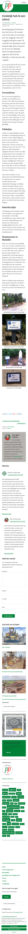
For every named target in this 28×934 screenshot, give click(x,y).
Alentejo (5, 790)
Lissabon (10, 811)
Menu (24, 2)
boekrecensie (6, 797)
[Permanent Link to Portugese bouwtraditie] (14, 677)
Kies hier (8, 752)
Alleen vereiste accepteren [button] (14, 929)
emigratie (16, 800)
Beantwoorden (6, 514)
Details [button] (14, 932)
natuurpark (15, 814)
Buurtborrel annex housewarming (12, 671)
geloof (4, 807)
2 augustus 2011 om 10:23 (15, 475)
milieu (23, 811)
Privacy (4, 878)
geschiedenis (13, 807)
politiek (12, 816)
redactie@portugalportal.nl (9, 916)
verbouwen (4, 829)
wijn (8, 835)
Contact (4, 881)
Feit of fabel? (6, 647)
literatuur (17, 811)
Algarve (12, 789)
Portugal (6, 820)
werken (4, 835)
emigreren (6, 803)
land (4, 811)
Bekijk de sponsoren (7, 778)
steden (4, 823)
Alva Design (17, 456)
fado (12, 803)
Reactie (5, 571)
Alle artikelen (5, 872)
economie (9, 800)
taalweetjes (15, 824)
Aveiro (19, 790)
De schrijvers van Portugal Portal (11, 875)
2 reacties (14, 22)
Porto (17, 816)
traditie (5, 827)
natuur (10, 814)
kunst (22, 807)
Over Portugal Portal (7, 870)
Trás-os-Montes (11, 827)
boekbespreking (12, 793)
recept (13, 820)
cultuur (20, 797)
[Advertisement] (14, 399)
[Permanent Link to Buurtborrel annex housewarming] (14, 652)
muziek (5, 814)
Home (3, 867)
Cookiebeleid (5, 884)
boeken (19, 793)
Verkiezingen (11, 829)
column (14, 797)
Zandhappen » (21, 423)
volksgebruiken (8, 833)
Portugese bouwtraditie (9, 696)
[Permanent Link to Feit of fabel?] (14, 628)
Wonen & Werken (10, 426)
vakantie (17, 827)
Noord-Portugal (6, 816)
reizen (19, 820)
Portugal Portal (18, 912)
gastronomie (21, 803)
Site (3, 607)
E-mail (4, 599)
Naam (4, 591)
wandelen (19, 833)
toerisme (22, 823)
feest (16, 803)
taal (8, 824)
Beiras (9, 428)
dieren (4, 800)
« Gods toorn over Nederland (11, 421)
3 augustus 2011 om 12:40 (17, 521)
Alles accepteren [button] (14, 926)
